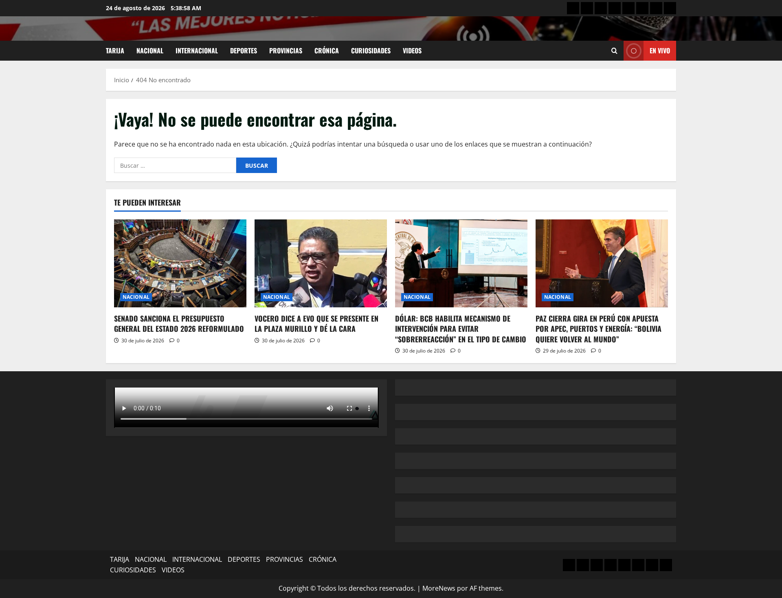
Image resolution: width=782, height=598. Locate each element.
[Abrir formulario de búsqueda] (614, 51)
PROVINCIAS (285, 50)
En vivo (660, 50)
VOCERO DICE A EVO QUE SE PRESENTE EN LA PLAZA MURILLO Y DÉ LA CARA (316, 323)
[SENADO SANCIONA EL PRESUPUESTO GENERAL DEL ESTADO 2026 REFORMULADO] (180, 263)
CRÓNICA (326, 50)
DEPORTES (243, 50)
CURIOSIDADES (371, 50)
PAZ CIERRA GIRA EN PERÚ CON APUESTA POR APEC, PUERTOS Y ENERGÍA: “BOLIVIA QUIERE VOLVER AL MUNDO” (598, 328)
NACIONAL (149, 50)
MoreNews (438, 588)
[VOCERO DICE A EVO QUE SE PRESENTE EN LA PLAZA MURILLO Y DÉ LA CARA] (321, 263)
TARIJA (115, 50)
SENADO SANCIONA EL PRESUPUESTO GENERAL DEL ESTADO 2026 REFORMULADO (179, 323)
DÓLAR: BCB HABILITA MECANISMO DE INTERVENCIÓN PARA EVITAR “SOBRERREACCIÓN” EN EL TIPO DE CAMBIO (460, 328)
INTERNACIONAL (197, 50)
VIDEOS (412, 50)
